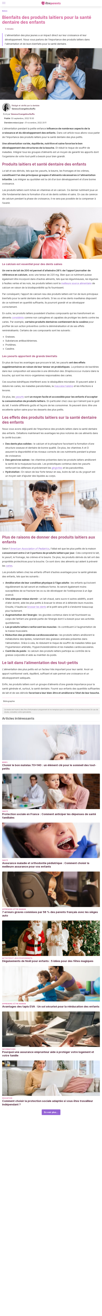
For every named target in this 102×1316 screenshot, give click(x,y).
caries (9, 565)
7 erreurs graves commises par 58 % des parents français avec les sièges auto (50, 913)
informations (8, 1049)
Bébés (4, 11)
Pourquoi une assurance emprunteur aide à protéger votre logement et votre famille (48, 1053)
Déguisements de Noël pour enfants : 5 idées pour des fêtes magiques (47, 961)
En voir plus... (51, 1112)
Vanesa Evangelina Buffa (23, 109)
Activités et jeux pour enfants (17, 958)
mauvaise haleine (63, 386)
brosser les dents (36, 606)
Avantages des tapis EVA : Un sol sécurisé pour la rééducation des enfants (50, 1006)
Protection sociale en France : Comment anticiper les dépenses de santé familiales (49, 816)
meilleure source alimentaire (76, 283)
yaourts (20, 396)
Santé (5, 811)
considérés (18, 317)
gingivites (57, 467)
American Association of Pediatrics (29, 548)
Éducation (7, 1098)
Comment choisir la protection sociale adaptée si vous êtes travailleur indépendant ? (47, 1102)
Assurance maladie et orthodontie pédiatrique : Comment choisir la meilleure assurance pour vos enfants (45, 865)
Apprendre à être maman (14, 909)
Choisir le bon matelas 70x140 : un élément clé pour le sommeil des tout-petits (49, 767)
